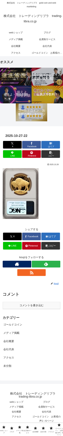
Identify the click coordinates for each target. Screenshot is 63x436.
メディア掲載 (16, 406)
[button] (50, 154)
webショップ (16, 401)
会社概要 (16, 411)
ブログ (46, 401)
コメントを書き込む (31, 305)
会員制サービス (46, 406)
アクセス (16, 416)
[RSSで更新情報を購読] (31, 272)
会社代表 (46, 411)
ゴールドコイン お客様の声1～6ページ (46, 418)
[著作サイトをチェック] (17, 264)
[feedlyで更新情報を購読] (46, 264)
